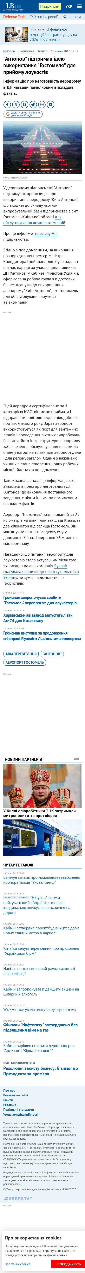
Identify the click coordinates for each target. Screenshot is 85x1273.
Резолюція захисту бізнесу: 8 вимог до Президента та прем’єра (40, 1070)
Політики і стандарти (18, 1109)
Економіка (26, 51)
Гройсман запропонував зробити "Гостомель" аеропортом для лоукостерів (40, 600)
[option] (42, 34)
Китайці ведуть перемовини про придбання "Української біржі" (41, 951)
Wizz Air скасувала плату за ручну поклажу (39, 1009)
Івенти (8, 1100)
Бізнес (42, 51)
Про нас (9, 1090)
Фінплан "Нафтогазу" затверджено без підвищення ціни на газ (40, 1027)
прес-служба (46, 233)
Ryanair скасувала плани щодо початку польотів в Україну (41, 571)
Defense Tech (14, 16)
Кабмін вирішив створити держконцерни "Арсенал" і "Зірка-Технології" (39, 1048)
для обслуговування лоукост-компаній (34, 219)
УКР (69, 6)
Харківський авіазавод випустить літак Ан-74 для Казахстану (37, 617)
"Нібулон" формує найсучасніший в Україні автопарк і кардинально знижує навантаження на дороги (36, 905)
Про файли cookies (17, 1264)
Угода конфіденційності (20, 1114)
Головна (9, 51)
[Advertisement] (42, 357)
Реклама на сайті (15, 1095)
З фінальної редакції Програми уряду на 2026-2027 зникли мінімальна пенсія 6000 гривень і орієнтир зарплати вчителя (53, 42)
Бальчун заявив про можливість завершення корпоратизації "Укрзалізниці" (41, 880)
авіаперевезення (21, 654)
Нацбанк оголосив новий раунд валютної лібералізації (39, 971)
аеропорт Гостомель (25, 662)
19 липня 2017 (60, 51)
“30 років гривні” (44, 16)
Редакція (9, 1105)
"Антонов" (52, 654)
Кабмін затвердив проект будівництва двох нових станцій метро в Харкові (40, 930)
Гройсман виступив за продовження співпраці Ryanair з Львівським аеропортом (42, 635)
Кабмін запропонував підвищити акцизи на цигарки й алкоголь (41, 991)
